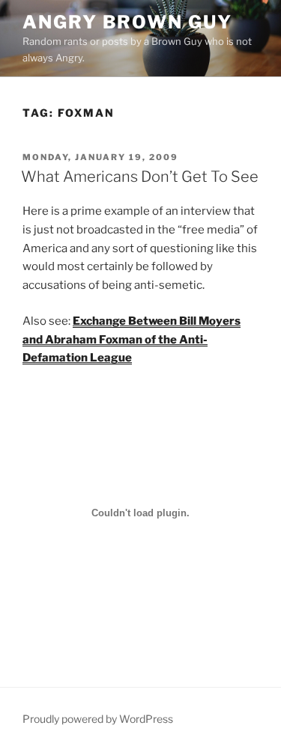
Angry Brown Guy (127, 22)
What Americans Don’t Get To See (140, 177)
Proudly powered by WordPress (97, 718)
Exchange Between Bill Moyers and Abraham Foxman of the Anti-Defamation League (131, 339)
